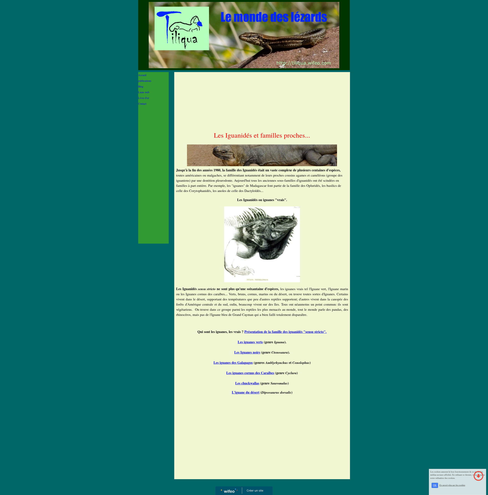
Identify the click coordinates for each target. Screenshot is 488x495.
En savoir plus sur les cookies (452, 485)
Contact (142, 103)
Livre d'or (143, 98)
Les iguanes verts (250, 341)
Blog (140, 86)
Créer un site (255, 490)
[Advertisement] (153, 184)
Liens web (143, 92)
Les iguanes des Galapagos (233, 362)
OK (435, 485)
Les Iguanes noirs (247, 352)
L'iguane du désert (245, 392)
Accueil (142, 75)
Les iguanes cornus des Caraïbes (250, 372)
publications (144, 81)
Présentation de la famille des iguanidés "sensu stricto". (285, 331)
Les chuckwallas (247, 383)
